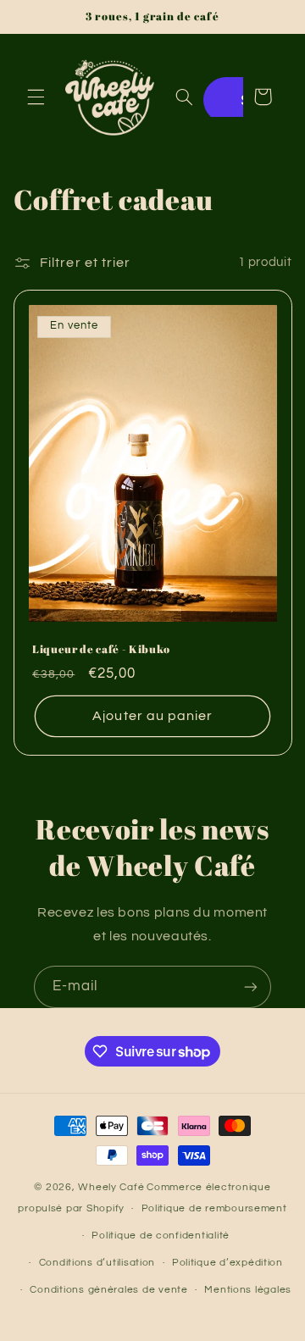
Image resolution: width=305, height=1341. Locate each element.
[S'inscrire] (250, 986)
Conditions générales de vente (108, 1289)
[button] (35, 96)
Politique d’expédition (227, 1262)
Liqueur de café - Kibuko (101, 649)
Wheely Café (111, 1187)
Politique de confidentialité (161, 1235)
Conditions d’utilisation (97, 1262)
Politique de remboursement (214, 1208)
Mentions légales (247, 1289)
